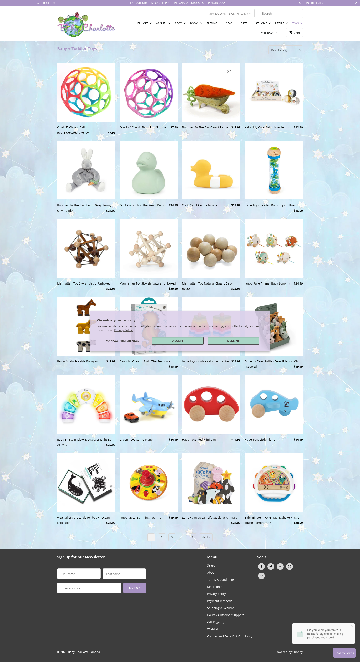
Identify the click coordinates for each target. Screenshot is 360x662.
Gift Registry (215, 622)
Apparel (161, 23)
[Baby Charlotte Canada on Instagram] (289, 566)
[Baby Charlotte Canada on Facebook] (261, 566)
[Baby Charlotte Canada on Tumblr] (280, 566)
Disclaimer (214, 587)
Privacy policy (216, 594)
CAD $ (244, 13)
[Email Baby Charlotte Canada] (261, 576)
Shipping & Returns (220, 608)
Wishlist (212, 629)
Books (194, 23)
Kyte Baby (267, 32)
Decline (233, 341)
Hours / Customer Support (225, 615)
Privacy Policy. (123, 330)
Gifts (244, 23)
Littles (280, 23)
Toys (295, 23)
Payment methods (219, 601)
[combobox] (278, 13)
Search (212, 565)
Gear (229, 23)
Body (178, 23)
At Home (262, 23)
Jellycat (143, 23)
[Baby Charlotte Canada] (86, 23)
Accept (177, 341)
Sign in (234, 13)
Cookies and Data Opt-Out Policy (229, 636)
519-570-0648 (217, 13)
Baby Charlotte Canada (84, 652)
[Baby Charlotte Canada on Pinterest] (271, 566)
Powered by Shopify (289, 652)
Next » (205, 537)
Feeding (212, 23)
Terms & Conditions (221, 580)
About (211, 572)
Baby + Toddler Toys (77, 48)
